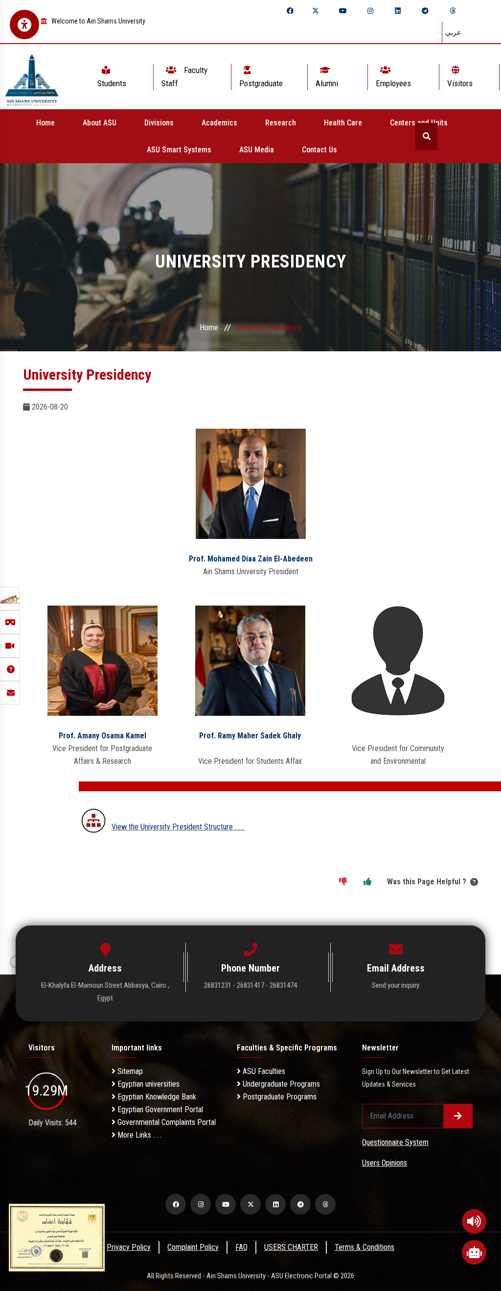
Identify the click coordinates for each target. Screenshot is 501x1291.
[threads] (452, 11)
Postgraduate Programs (279, 1096)
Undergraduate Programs (280, 1084)
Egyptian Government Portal (159, 1109)
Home (45, 122)
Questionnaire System (395, 1142)
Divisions (159, 122)
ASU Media (256, 149)
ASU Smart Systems (179, 149)
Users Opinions (384, 1163)
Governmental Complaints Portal (165, 1122)
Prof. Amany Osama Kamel (102, 735)
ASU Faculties (263, 1071)
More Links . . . (138, 1135)
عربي (453, 32)
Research (280, 122)
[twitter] (315, 11)
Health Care (343, 122)
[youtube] (343, 11)
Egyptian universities (147, 1084)
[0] (343, 882)
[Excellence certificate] (57, 1237)
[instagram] (370, 11)
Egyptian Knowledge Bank (155, 1096)
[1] (367, 882)
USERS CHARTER (291, 1247)
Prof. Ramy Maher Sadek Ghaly (250, 735)
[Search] (426, 136)
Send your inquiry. (396, 985)
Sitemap (129, 1071)
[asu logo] (31, 76)
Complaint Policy (193, 1247)
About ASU (99, 122)
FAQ (241, 1247)
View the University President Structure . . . (178, 826)
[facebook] (290, 11)
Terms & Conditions (364, 1247)
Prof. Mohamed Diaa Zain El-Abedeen (251, 558)
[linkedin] (398, 11)
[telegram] (425, 11)
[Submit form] (458, 1116)
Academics (219, 122)
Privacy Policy (129, 1247)
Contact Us (319, 149)
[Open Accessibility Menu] (24, 24)
